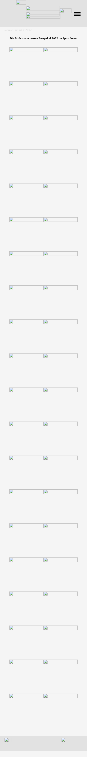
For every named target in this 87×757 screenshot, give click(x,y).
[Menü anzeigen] (77, 14)
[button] (26, 64)
